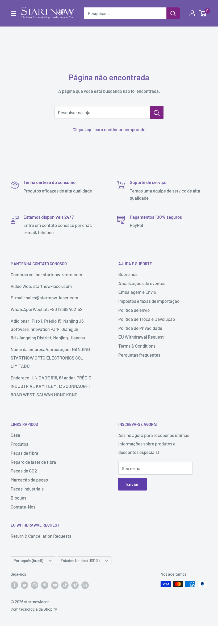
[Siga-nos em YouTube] (54, 585)
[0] (203, 13)
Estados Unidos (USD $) (80, 560)
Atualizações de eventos (141, 283)
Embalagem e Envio (137, 292)
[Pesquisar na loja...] (157, 112)
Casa (15, 434)
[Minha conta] (192, 13)
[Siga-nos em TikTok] (65, 585)
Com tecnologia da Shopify (34, 609)
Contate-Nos (23, 506)
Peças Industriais (27, 488)
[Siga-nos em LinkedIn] (85, 585)
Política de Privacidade (140, 328)
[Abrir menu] (13, 13)
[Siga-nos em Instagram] (34, 585)
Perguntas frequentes (139, 354)
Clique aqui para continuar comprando (109, 129)
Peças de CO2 (24, 470)
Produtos (19, 443)
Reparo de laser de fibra (33, 462)
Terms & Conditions (137, 345)
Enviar (132, 484)
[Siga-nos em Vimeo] (75, 585)
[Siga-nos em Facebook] (14, 585)
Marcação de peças (29, 479)
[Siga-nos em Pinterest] (44, 585)
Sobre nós (127, 274)
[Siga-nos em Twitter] (24, 585)
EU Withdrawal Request (141, 336)
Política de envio (134, 310)
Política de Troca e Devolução (146, 319)
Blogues (18, 497)
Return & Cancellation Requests (41, 536)
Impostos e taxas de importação (148, 301)
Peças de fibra (24, 453)
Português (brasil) (28, 560)
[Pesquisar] (173, 13)
